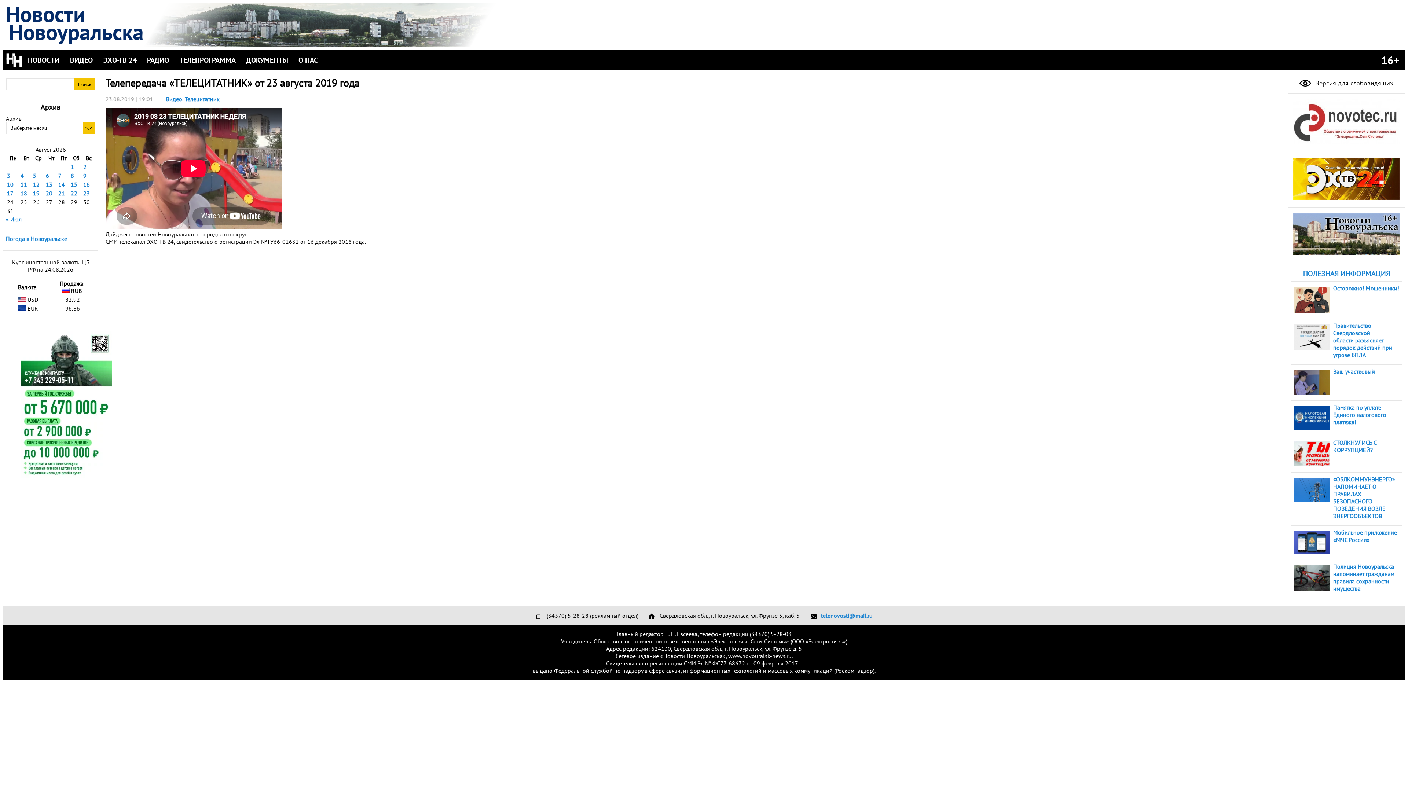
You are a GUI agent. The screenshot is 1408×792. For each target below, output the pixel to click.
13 (49, 184)
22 (74, 193)
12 (36, 184)
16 (86, 184)
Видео (174, 99)
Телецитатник (202, 99)
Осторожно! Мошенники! (1366, 288)
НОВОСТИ (43, 60)
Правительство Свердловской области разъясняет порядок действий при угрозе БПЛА (1362, 340)
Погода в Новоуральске (36, 238)
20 (49, 193)
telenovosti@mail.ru (847, 615)
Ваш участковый (1354, 371)
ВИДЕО (81, 60)
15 (74, 184)
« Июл (14, 219)
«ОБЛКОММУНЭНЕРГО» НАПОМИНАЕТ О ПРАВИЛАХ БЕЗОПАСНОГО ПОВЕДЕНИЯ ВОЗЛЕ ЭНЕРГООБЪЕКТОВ (1364, 498)
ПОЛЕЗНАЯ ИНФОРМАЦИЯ (1346, 273)
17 (10, 193)
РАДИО (158, 60)
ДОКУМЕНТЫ (267, 60)
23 (86, 193)
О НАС (308, 60)
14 (61, 184)
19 (36, 193)
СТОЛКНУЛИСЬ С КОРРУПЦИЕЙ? (1354, 446)
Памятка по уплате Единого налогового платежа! (1359, 415)
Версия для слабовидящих (1353, 83)
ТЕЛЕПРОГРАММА (207, 60)
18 (24, 193)
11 (24, 184)
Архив (14, 118)
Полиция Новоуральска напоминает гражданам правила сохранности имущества (1363, 577)
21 (61, 193)
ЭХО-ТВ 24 (120, 60)
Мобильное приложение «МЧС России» (1365, 536)
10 (10, 184)
